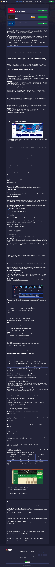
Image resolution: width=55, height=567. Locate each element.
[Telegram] (39, 555)
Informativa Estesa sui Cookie (31, 552)
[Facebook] (41, 555)
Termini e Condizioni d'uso (31, 556)
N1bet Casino (33, 16)
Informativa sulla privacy (22, 557)
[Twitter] (44, 555)
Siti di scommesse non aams (18, 1)
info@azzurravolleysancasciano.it (43, 552)
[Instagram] (46, 555)
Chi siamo (29, 553)
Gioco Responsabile (30, 555)
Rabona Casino (33, 10)
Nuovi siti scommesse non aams (36, 1)
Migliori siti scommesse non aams (27, 1)
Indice (10, 28)
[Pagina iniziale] (4, 1)
